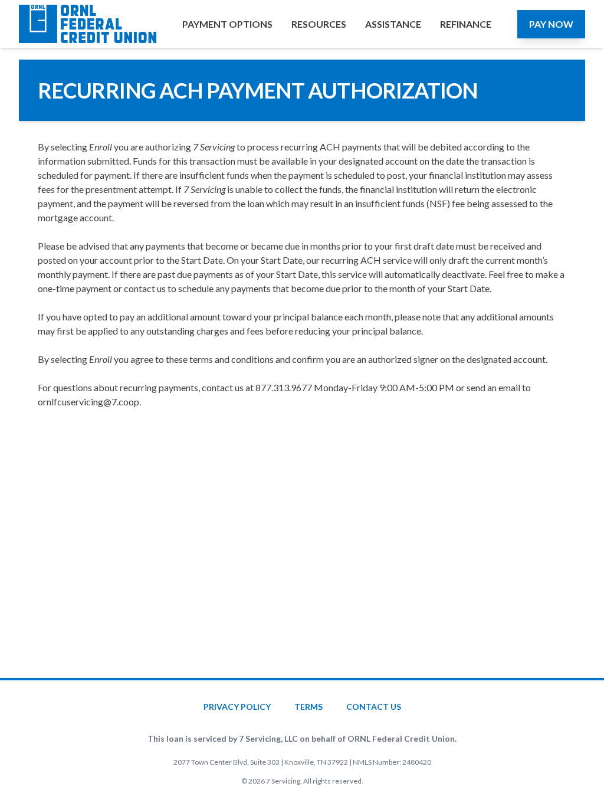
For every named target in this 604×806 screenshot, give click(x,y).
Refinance (465, 24)
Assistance (393, 24)
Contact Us (373, 707)
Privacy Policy (237, 707)
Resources (318, 24)
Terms (308, 707)
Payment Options (227, 24)
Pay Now (551, 24)
